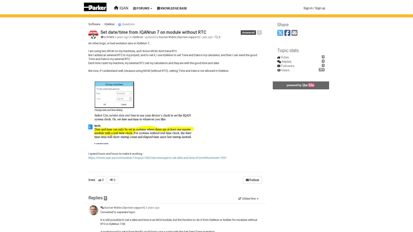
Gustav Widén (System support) (179, 37)
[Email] (294, 33)
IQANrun (110, 24)
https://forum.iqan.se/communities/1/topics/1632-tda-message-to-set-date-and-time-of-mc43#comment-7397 (157, 157)
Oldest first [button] (249, 198)
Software (94, 24)
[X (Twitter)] (280, 33)
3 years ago (153, 207)
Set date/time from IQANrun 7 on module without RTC (153, 32)
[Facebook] (287, 33)
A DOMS (109, 37)
